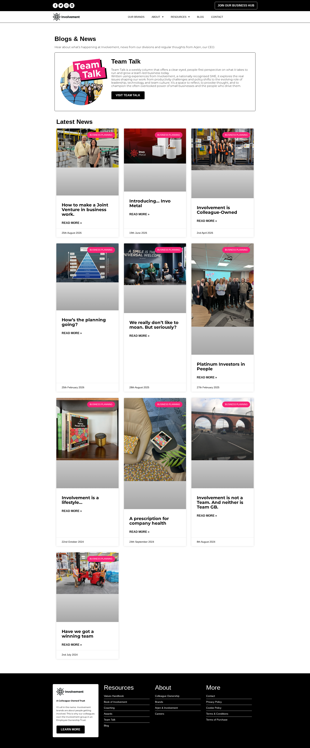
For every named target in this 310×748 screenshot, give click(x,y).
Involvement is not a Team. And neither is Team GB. (220, 502)
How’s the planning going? (84, 322)
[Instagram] (66, 5)
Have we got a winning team (78, 634)
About (156, 16)
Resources (178, 16)
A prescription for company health (149, 521)
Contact (217, 16)
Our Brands (136, 16)
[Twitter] (60, 5)
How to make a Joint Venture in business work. (85, 209)
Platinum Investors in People (221, 366)
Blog (200, 16)
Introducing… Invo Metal (150, 203)
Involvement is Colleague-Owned (217, 210)
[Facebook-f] (55, 5)
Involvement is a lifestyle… (80, 500)
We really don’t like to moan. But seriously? (154, 325)
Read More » (72, 222)
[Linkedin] (71, 5)
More (213, 687)
